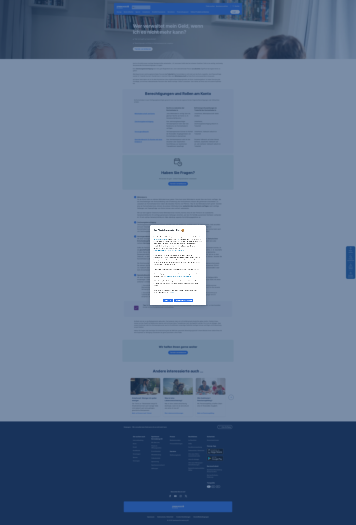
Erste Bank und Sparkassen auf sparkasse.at (177, 276)
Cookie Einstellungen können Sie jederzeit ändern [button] (169, 250)
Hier (178, 239)
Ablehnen (167, 301)
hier (173, 292)
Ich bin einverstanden (184, 301)
